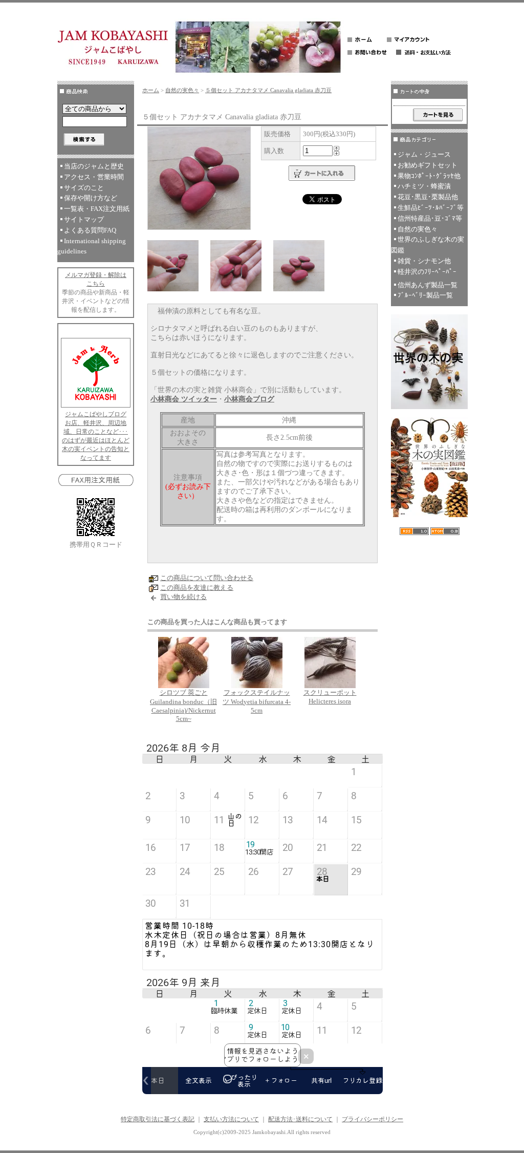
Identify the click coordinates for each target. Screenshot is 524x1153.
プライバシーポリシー (372, 1119)
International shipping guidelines (91, 246)
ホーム (150, 90)
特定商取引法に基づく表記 (157, 1119)
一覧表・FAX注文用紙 (96, 208)
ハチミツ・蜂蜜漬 (424, 186)
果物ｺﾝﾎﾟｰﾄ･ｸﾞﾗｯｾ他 (429, 176)
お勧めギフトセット (427, 165)
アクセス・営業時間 (94, 177)
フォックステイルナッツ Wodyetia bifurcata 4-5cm (257, 701)
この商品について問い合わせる (206, 578)
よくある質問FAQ (90, 230)
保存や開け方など (90, 198)
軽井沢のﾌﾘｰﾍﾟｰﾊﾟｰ (427, 271)
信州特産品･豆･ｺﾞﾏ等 (430, 218)
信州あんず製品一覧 (427, 285)
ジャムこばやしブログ (95, 414)
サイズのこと (84, 187)
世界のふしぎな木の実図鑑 (427, 245)
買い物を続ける (183, 597)
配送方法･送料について (300, 1119)
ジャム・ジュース (424, 154)
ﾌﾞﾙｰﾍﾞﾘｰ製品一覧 (425, 295)
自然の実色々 (182, 90)
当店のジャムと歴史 (94, 166)
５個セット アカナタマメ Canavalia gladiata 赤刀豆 (268, 90)
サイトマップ (84, 219)
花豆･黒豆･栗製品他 (428, 197)
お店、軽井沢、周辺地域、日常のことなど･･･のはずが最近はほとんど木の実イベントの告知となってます (95, 440)
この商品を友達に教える (196, 587)
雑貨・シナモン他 (424, 261)
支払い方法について (231, 1119)
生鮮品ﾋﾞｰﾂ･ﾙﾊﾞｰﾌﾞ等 (431, 207)
